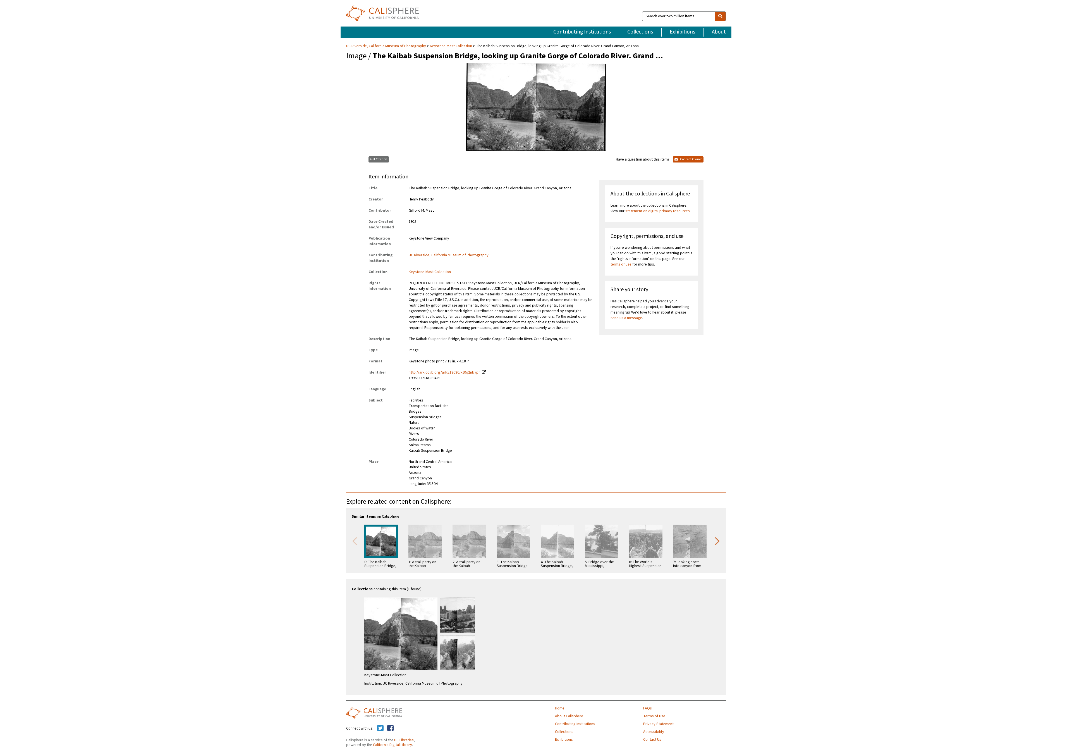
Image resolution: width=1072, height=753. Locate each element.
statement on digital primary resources (657, 211)
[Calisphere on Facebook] (390, 728)
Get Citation (378, 159)
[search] (720, 16)
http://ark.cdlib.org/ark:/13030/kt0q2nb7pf (444, 372)
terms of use (621, 264)
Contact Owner (690, 159)
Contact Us (652, 740)
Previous (354, 541)
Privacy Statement (658, 724)
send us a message (626, 318)
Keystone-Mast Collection (451, 46)
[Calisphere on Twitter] (380, 728)
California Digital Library (392, 745)
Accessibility (653, 732)
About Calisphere (569, 716)
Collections (640, 32)
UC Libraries (404, 740)
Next (717, 541)
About (719, 32)
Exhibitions (682, 32)
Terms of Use (654, 716)
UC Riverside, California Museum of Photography (386, 46)
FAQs (647, 708)
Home (559, 708)
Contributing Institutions (582, 32)
